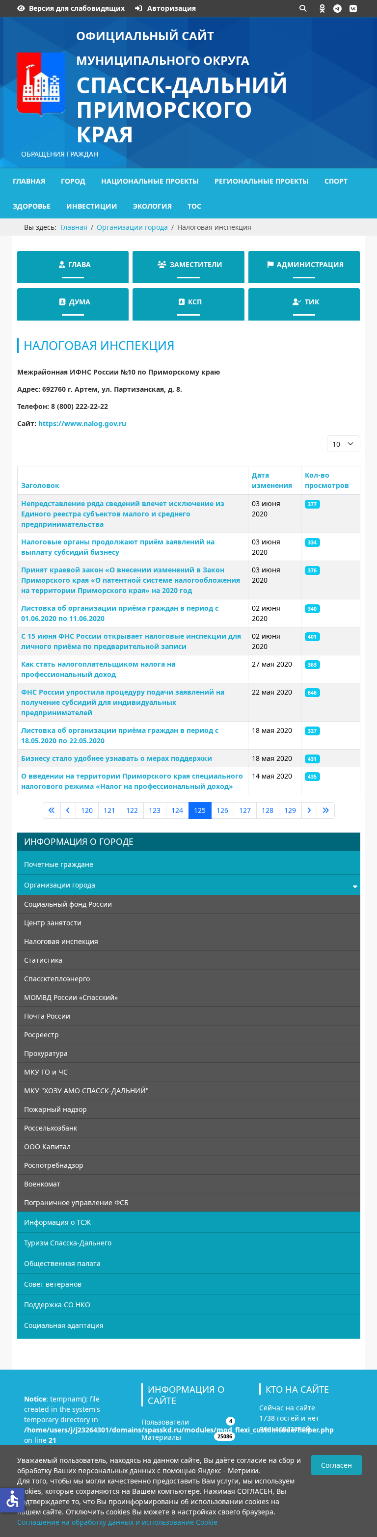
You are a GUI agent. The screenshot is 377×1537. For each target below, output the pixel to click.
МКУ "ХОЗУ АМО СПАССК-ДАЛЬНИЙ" (86, 1090)
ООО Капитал (47, 1146)
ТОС (194, 206)
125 (200, 810)
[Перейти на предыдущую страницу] (68, 810)
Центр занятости (52, 922)
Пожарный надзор (55, 1109)
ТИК (312, 301)
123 (155, 810)
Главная (29, 181)
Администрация (310, 264)
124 (177, 810)
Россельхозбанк (50, 1128)
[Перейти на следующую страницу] (309, 810)
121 (109, 810)
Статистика (43, 960)
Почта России (47, 1016)
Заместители (196, 264)
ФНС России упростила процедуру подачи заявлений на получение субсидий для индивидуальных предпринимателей (122, 702)
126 (222, 810)
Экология (152, 206)
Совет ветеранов (52, 1284)
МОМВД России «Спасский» (71, 997)
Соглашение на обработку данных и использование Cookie (117, 1522)
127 (245, 810)
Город (73, 181)
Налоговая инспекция (61, 941)
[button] (322, 8)
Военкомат (42, 1183)
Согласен (336, 1465)
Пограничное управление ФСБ (76, 1202)
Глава (79, 264)
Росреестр (41, 1034)
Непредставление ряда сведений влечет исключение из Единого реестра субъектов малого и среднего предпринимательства (122, 514)
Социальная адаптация (64, 1325)
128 (267, 810)
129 (290, 810)
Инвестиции (91, 206)
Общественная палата (62, 1263)
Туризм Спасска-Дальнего (67, 1242)
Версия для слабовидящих (77, 8)
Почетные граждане (58, 864)
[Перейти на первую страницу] (52, 810)
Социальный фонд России (68, 904)
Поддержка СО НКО (57, 1304)
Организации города (59, 885)
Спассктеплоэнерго (57, 978)
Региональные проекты (262, 181)
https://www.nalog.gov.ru (82, 423)
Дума (79, 301)
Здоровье (32, 206)
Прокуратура (46, 1053)
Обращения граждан (59, 154)
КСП (195, 301)
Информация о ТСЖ (57, 1222)
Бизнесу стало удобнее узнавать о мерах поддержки (116, 758)
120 (87, 810)
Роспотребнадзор (53, 1165)
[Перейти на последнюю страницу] (326, 810)
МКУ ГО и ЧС (46, 1072)
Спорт (336, 181)
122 (132, 810)
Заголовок (40, 485)
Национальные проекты (150, 181)
